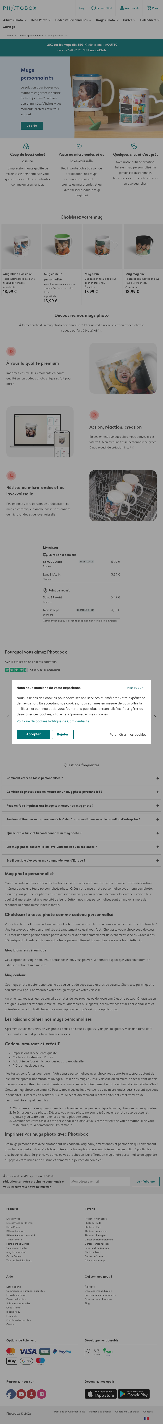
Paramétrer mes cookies (128, 734)
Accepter (33, 734)
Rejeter (63, 734)
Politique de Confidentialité (68, 721)
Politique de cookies (32, 721)
